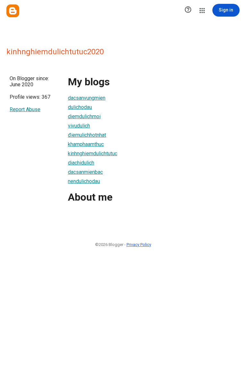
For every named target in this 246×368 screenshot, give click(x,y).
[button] (188, 10)
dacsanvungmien (86, 98)
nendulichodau (84, 181)
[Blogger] (12, 10)
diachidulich (81, 163)
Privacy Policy (139, 244)
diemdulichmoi (84, 116)
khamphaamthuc (86, 144)
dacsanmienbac (85, 172)
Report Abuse (25, 109)
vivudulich (79, 126)
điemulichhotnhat (87, 135)
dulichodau (80, 107)
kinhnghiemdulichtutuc (92, 153)
